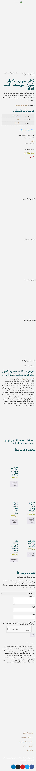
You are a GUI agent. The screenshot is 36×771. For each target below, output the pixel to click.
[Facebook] (32, 767)
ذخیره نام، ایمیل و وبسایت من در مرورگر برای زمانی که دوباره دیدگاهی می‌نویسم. (18, 623)
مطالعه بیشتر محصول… (26, 130)
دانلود (32, 141)
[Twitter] (27, 767)
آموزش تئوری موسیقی (26, 741)
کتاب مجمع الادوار (28, 379)
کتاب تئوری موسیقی (25, 72)
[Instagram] (18, 767)
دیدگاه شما (31, 596)
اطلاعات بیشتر (31, 554)
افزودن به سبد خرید (14, 483)
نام (33, 607)
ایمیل (33, 614)
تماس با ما (30, 750)
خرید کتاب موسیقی (27, 737)
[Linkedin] (13, 767)
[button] (33, 147)
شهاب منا (17, 123)
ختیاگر (18, 119)
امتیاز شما (31, 590)
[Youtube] (22, 767)
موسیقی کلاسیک (28, 733)
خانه (33, 72)
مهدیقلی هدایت (16, 116)
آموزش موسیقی (28, 746)
